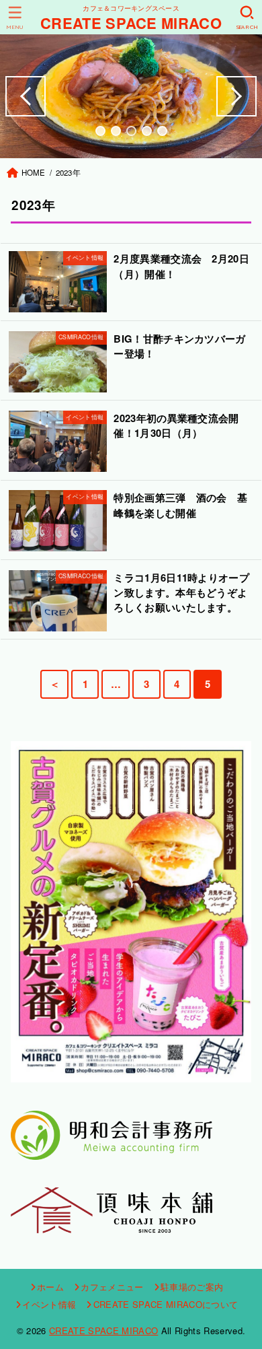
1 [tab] (100, 131)
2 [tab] (116, 131)
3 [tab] (131, 131)
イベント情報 (49, 1304)
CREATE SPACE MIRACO (131, 23)
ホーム (50, 1286)
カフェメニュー (112, 1286)
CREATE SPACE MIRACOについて (165, 1304)
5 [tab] (162, 131)
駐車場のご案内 (192, 1286)
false (25, 96)
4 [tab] (147, 131)
